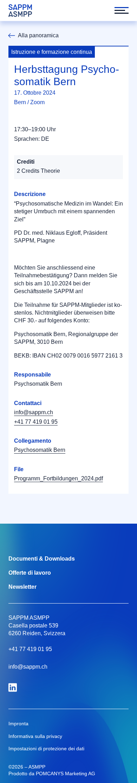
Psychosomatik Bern (39, 450)
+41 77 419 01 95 (36, 422)
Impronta (18, 723)
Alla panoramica (38, 35)
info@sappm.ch (33, 412)
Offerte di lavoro (29, 573)
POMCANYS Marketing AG (65, 773)
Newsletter (22, 587)
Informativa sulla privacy (35, 736)
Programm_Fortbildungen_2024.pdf (58, 478)
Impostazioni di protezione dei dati (46, 748)
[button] (118, 10)
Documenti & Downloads (41, 559)
